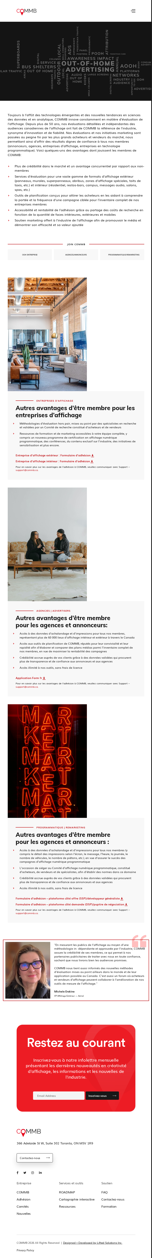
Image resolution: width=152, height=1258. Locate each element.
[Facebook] (17, 1172)
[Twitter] (24, 1172)
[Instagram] (32, 1172)
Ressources (67, 1206)
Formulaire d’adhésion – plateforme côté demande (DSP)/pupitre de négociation (70, 904)
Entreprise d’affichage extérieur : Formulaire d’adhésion (53, 455)
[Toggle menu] (133, 10)
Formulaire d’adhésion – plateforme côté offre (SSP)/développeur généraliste (68, 898)
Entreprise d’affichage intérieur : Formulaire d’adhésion (53, 461)
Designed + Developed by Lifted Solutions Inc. (92, 1243)
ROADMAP (67, 1192)
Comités (23, 1206)
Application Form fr (29, 678)
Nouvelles (24, 1213)
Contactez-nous (30, 1158)
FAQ (104, 1192)
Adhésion (23, 1199)
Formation (109, 1206)
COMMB (23, 1192)
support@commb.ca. (27, 470)
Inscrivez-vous (97, 1096)
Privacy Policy (25, 1250)
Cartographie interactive (76, 1199)
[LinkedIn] (40, 1172)
